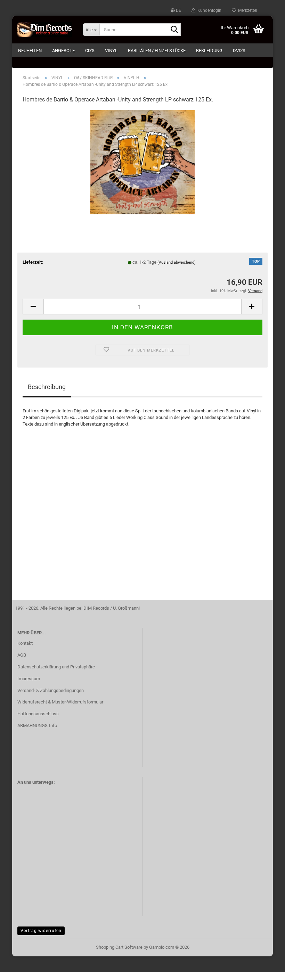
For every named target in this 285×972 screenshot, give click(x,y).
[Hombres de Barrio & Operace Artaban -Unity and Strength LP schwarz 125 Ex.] (142, 161)
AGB (21, 655)
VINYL (111, 50)
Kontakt (25, 643)
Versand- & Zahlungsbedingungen (50, 690)
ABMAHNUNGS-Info (37, 725)
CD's (90, 50)
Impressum (28, 678)
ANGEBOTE (63, 50)
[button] (175, 10)
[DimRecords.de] (44, 29)
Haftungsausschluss (38, 713)
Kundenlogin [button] (208, 10)
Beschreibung (47, 386)
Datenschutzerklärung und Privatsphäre (56, 666)
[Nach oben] (265, 961)
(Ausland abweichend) (176, 262)
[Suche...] (174, 30)
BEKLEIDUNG (209, 50)
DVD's (239, 50)
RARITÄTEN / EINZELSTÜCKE (157, 50)
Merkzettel (246, 10)
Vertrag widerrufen (41, 930)
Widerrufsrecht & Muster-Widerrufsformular (60, 702)
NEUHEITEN (30, 50)
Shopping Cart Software (119, 947)
